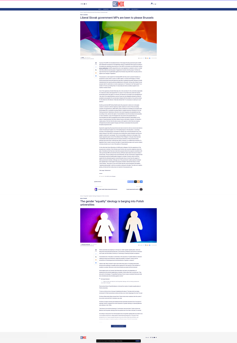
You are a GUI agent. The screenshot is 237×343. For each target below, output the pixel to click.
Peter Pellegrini (112, 176)
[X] (83, 3)
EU (105, 176)
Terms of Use (119, 340)
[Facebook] (81, 3)
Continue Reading (118, 326)
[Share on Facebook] (144, 58)
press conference (103, 68)
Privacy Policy (112, 340)
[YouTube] (84, 3)
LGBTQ (107, 176)
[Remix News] (118, 4)
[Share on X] (146, 58)
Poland (85, 198)
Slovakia (85, 14)
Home (81, 12)
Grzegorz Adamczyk (85, 244)
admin (82, 57)
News (81, 14)
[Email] (148, 58)
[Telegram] (86, 3)
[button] (137, 341)
